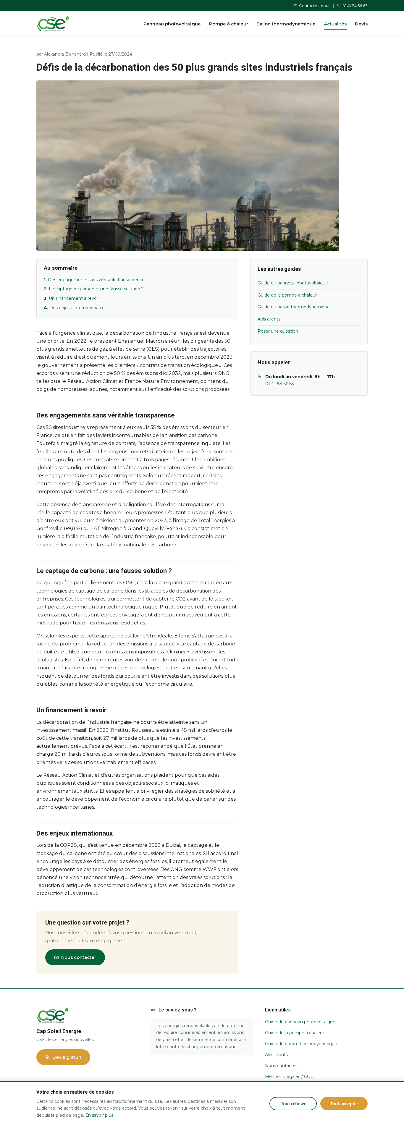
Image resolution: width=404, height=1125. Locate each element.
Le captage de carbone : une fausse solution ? (96, 289)
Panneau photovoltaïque (172, 24)
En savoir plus (99, 1115)
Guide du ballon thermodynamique (294, 307)
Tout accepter (344, 1103)
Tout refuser (293, 1103)
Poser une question (278, 331)
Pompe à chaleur (228, 24)
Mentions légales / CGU (289, 1076)
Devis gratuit (66, 1057)
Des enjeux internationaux (76, 307)
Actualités (335, 24)
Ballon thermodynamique (286, 24)
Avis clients (269, 319)
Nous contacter (78, 957)
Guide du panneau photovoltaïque (293, 283)
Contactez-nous (314, 5)
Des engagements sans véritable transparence (96, 279)
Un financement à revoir (74, 298)
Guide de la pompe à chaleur (287, 295)
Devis (361, 24)
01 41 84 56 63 (355, 5)
